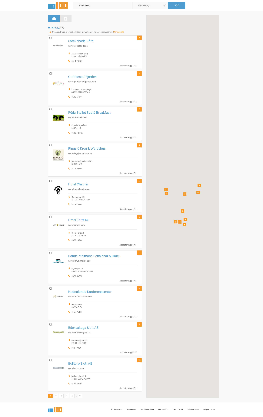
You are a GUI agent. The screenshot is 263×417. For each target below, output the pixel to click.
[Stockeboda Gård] (95, 52)
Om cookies (163, 410)
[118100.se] (58, 3)
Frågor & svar (209, 410)
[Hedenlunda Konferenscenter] (95, 303)
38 (80, 396)
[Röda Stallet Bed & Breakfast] (95, 123)
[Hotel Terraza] (95, 231)
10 (139, 360)
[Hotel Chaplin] (95, 195)
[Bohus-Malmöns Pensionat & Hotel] (95, 267)
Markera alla (118, 32)
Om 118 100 (178, 410)
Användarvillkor (147, 410)
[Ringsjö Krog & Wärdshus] (95, 159)
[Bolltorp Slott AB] (95, 374)
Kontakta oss (193, 410)
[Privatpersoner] (66, 18)
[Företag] (54, 18)
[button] (184, 224)
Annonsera (131, 410)
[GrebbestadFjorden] (95, 88)
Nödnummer (116, 410)
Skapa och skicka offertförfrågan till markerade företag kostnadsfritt (82, 32)
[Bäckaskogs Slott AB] (95, 339)
